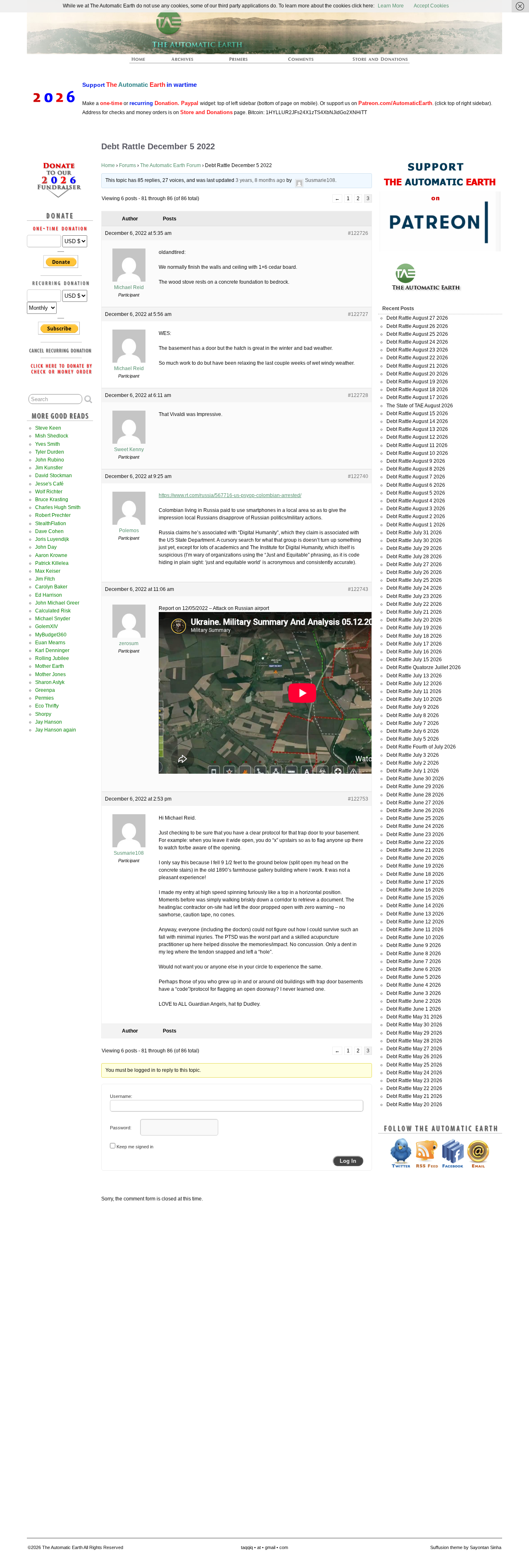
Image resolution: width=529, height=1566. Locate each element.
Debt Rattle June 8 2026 (413, 953)
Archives (186, 62)
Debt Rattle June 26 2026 (415, 810)
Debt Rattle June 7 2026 (413, 961)
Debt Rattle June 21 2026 (415, 850)
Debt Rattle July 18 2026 (414, 636)
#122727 (358, 314)
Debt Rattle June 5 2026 (413, 977)
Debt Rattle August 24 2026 (417, 342)
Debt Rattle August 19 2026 (417, 382)
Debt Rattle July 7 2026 (412, 723)
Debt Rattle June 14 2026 (415, 906)
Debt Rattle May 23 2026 (414, 1080)
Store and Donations (370, 62)
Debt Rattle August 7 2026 (415, 477)
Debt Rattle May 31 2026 (414, 1017)
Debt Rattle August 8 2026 (415, 469)
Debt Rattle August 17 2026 (417, 397)
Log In (348, 1161)
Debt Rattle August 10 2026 (417, 453)
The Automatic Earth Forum (170, 165)
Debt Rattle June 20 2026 (415, 858)
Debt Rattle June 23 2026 (415, 834)
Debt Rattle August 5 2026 (415, 493)
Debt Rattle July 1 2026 (412, 771)
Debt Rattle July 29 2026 (414, 548)
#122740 (358, 476)
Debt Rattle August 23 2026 (417, 350)
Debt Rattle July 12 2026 (414, 683)
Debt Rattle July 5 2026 (412, 739)
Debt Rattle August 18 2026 (417, 389)
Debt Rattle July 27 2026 (414, 564)
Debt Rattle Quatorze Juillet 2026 (423, 667)
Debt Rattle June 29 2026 (415, 786)
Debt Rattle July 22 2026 (414, 604)
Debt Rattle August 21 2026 (417, 366)
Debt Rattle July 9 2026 (412, 707)
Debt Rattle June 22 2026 (415, 842)
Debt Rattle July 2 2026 (412, 763)
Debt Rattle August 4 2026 (415, 501)
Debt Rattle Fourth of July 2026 (421, 747)
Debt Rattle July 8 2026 (412, 715)
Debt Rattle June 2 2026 (413, 1001)
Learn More (391, 6)
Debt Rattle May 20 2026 (414, 1104)
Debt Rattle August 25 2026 (417, 334)
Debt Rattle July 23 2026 (414, 596)
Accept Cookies (431, 6)
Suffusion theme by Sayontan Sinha (465, 1547)
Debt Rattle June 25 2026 (415, 818)
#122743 (358, 589)
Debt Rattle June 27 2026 (415, 803)
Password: (120, 1127)
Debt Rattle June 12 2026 (415, 922)
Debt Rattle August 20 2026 (417, 374)
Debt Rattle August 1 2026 (415, 525)
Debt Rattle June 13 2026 (415, 914)
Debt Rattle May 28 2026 (414, 1041)
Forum (301, 62)
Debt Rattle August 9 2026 (415, 461)
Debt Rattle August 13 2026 (417, 429)
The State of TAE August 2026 (419, 406)
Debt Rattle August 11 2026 (417, 445)
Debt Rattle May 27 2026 (414, 1049)
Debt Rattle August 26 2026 (417, 326)
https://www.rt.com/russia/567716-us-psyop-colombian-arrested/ (230, 495)
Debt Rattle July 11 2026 (413, 691)
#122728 (358, 395)
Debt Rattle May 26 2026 (414, 1056)
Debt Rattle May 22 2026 (414, 1088)
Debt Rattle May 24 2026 (414, 1073)
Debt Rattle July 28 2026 (414, 556)
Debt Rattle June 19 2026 (415, 866)
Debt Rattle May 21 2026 (414, 1096)
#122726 (358, 233)
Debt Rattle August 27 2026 (417, 318)
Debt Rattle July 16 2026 (414, 652)
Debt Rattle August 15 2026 (417, 413)
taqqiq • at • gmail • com (264, 1547)
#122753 (358, 799)
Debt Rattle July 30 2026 (414, 540)
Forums (127, 165)
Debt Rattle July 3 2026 (412, 755)
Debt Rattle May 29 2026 (414, 1033)
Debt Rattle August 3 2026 (415, 509)
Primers (242, 62)
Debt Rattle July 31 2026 (414, 533)
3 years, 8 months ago (260, 180)
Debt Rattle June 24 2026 (415, 826)
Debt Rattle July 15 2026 (414, 659)
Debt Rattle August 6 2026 (415, 485)
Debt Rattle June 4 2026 (413, 985)
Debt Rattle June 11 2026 (414, 929)
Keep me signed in (135, 1146)
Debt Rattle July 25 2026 (414, 580)
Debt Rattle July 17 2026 (414, 644)
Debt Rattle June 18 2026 (415, 874)
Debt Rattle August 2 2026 (415, 516)
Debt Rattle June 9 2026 (413, 945)
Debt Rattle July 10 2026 (414, 699)
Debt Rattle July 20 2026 (414, 620)
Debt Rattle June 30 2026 (415, 779)
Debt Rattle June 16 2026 (415, 890)
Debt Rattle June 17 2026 (415, 882)
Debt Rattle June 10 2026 (415, 937)
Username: (121, 1096)
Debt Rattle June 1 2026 (413, 1009)
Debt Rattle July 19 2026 (414, 628)
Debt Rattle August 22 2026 (417, 358)
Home (108, 165)
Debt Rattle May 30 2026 (414, 1025)
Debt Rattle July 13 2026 (414, 676)
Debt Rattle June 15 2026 (415, 898)
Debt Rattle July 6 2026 (412, 731)
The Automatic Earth (143, 62)
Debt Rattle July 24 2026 (414, 588)
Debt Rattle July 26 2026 (414, 572)
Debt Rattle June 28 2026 (415, 795)
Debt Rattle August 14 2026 (417, 421)
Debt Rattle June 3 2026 (413, 993)
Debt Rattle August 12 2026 (417, 437)
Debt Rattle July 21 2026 (414, 612)
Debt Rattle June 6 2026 (413, 969)
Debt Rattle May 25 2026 (414, 1065)
